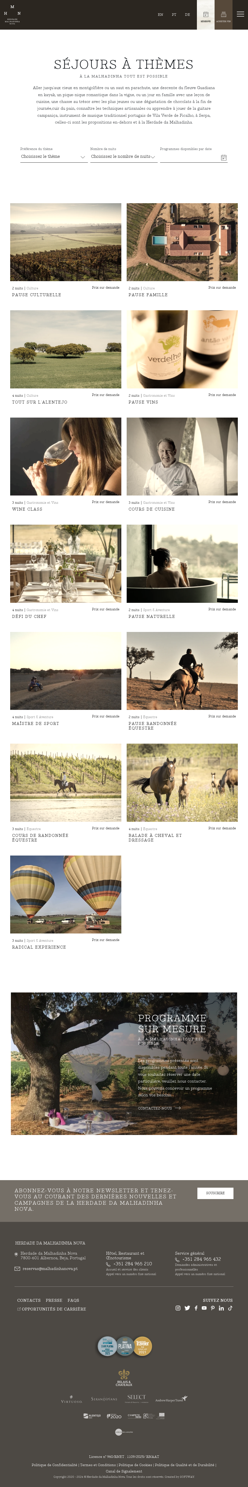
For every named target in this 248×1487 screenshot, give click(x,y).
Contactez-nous (155, 1108)
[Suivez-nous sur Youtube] (204, 1309)
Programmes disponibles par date (186, 149)
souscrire (215, 1193)
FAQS (73, 1300)
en (160, 14)
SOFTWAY (187, 1477)
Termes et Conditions (98, 1465)
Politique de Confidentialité (54, 1465)
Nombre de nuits (103, 149)
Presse (54, 1300)
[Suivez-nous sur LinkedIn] (221, 1309)
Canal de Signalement (124, 1471)
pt (174, 14)
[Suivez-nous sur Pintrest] (213, 1309)
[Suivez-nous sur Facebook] (196, 1309)
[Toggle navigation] (241, 13)
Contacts (29, 1300)
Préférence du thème (36, 149)
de (187, 14)
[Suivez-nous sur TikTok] (230, 1309)
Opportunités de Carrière (53, 1309)
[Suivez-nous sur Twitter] (187, 1309)
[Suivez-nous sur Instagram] (178, 1309)
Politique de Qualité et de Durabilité (184, 1465)
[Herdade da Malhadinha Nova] (12, 15)
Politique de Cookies (135, 1465)
